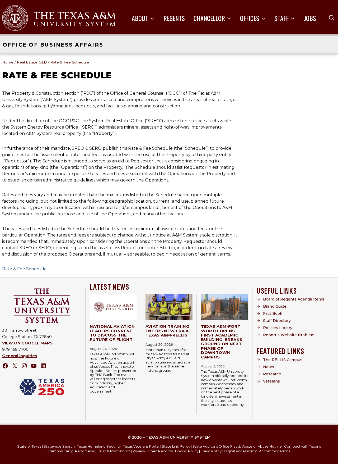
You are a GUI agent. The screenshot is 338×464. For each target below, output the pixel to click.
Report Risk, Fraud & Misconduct (102, 451)
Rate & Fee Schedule (24, 268)
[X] (15, 366)
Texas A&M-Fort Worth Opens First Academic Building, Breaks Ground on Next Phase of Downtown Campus (221, 342)
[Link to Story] (113, 307)
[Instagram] (24, 366)
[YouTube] (34, 366)
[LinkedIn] (43, 366)
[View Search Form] (331, 17)
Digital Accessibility (240, 451)
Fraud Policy (211, 451)
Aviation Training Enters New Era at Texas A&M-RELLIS (168, 331)
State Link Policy (176, 446)
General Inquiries (19, 355)
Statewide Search (59, 446)
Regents (174, 18)
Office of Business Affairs (53, 45)
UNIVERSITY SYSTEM (75, 24)
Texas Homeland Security (99, 446)
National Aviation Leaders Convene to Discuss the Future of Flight (112, 333)
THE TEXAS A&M (75, 16)
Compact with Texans (302, 446)
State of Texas (29, 446)
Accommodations (274, 451)
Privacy (139, 451)
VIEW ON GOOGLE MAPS (27, 343)
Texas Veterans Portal (141, 446)
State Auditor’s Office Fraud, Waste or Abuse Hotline (237, 446)
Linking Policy (186, 451)
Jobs (310, 18)
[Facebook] (5, 366)
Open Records (160, 451)
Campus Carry (60, 451)
